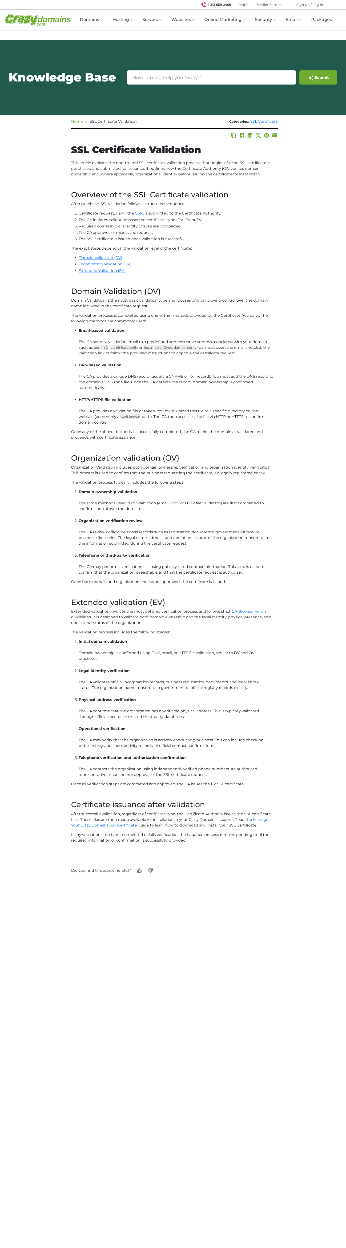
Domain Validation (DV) (100, 257)
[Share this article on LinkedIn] (250, 135)
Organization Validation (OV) (105, 264)
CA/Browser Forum (249, 611)
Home (77, 121)
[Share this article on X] (258, 135)
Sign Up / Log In (309, 5)
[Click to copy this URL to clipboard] (234, 135)
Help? (243, 5)
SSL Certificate (264, 121)
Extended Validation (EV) (102, 270)
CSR (139, 213)
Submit (321, 77)
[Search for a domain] (333, 5)
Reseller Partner (268, 5)
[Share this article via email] (275, 135)
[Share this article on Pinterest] (267, 135)
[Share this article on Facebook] (242, 135)
